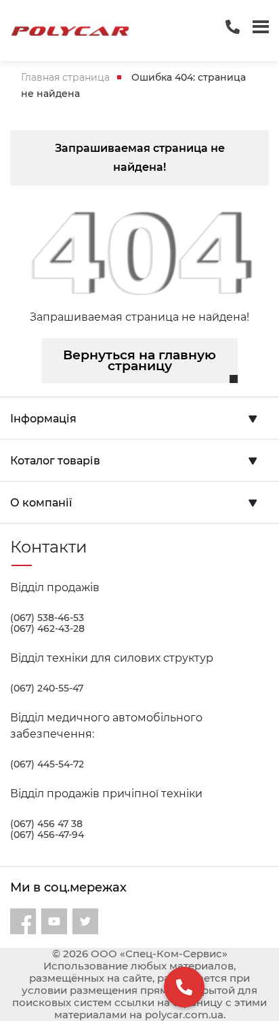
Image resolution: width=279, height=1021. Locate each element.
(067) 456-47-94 (47, 834)
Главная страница (65, 77)
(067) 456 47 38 (46, 823)
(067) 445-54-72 (47, 764)
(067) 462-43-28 (47, 628)
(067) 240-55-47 (46, 688)
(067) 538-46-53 (47, 617)
